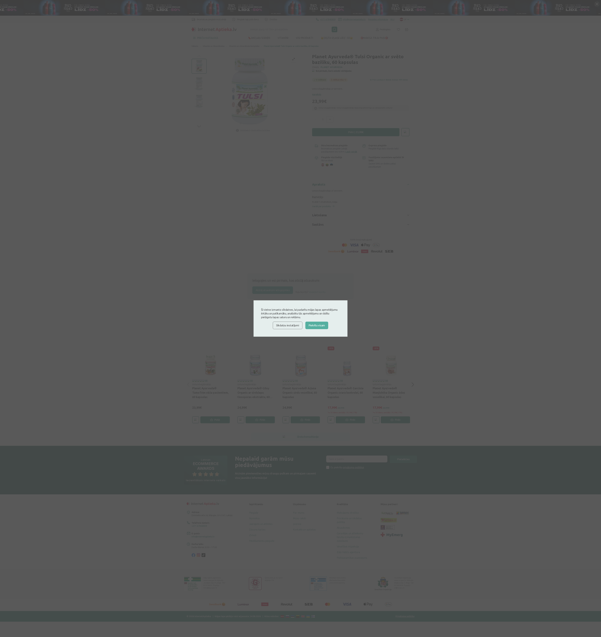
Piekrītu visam (317, 325)
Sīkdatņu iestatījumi (287, 325)
